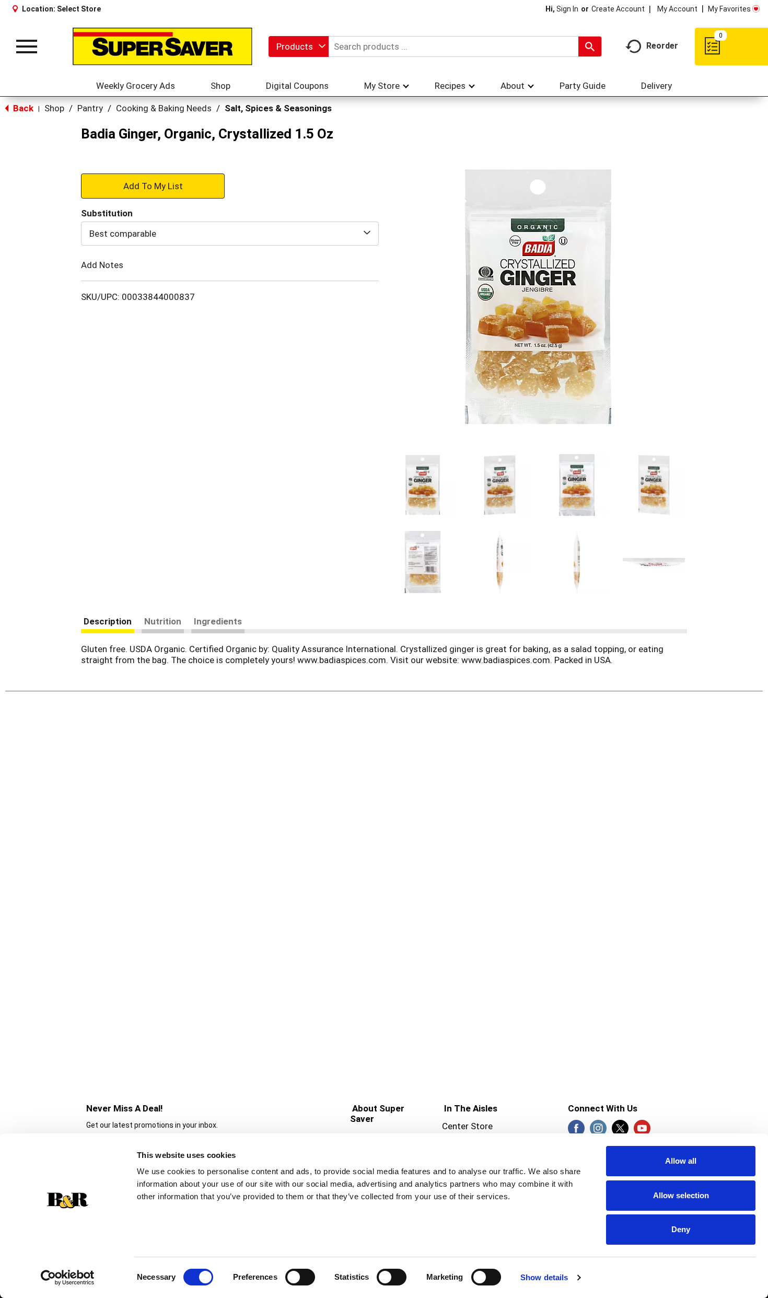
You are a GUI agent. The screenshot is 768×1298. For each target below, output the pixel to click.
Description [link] (108, 621)
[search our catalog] (589, 46)
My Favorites (729, 9)
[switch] (300, 1277)
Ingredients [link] (218, 621)
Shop (54, 108)
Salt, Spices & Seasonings (278, 108)
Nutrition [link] (162, 621)
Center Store (467, 1126)
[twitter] (620, 1131)
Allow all (680, 1160)
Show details (544, 1277)
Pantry (90, 108)
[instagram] (598, 1131)
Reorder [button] (662, 46)
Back (22, 108)
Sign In (567, 9)
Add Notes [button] (102, 265)
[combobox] (299, 46)
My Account (677, 9)
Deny (680, 1229)
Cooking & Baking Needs (164, 108)
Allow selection (681, 1195)
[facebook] (576, 1131)
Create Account (618, 9)
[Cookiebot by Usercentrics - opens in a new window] (67, 1277)
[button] (422, 484)
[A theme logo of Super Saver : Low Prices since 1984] (162, 46)
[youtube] (642, 1131)
